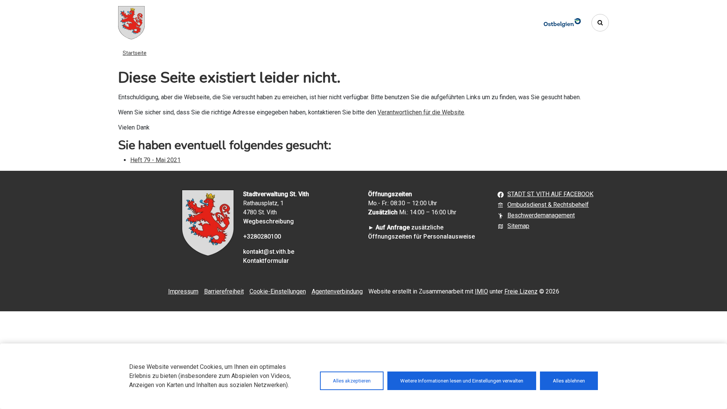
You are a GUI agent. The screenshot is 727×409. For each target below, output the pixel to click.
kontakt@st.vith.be (268, 251)
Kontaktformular (266, 260)
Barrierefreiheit (224, 291)
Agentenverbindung (337, 291)
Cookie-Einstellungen (278, 291)
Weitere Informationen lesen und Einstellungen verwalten (461, 381)
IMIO (481, 291)
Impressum (183, 291)
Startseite (135, 53)
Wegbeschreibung (268, 221)
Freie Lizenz (521, 291)
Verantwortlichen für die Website (421, 112)
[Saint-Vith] (131, 22)
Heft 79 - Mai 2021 (155, 160)
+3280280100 (262, 236)
